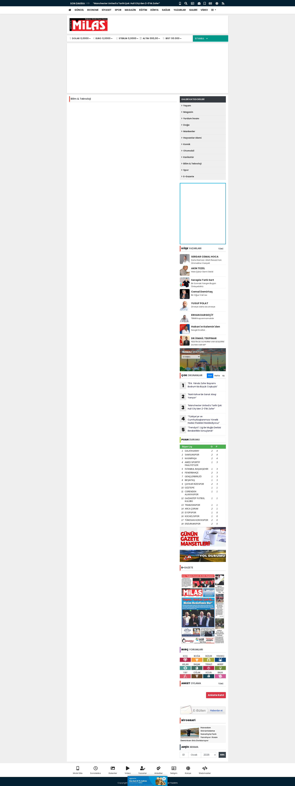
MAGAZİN (130, 10)
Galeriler (112, 773)
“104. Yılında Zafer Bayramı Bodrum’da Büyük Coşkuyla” (200, 385)
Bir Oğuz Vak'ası (199, 295)
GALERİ (193, 10)
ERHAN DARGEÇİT (202, 315)
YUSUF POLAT (199, 303)
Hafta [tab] (217, 375)
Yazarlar (142, 773)
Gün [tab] (210, 375)
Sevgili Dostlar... (198, 330)
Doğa (185, 124)
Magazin (187, 112)
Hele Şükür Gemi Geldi (202, 271)
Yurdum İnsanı (190, 118)
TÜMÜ (220, 248)
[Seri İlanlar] (204, 3)
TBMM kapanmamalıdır (202, 318)
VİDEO (204, 10)
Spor (185, 170)
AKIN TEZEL (198, 268)
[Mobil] (180, 3)
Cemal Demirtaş (202, 291)
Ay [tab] (223, 375)
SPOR (118, 10)
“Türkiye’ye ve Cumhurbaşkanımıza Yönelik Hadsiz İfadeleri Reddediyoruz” (200, 419)
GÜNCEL (79, 10)
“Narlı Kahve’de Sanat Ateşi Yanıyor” (199, 396)
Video (128, 773)
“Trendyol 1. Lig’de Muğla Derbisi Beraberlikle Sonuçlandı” (201, 429)
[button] (214, 10)
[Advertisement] (170, 24)
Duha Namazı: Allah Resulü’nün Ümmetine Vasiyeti (206, 262)
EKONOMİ (92, 10)
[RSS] (223, 3)
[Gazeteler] (210, 3)
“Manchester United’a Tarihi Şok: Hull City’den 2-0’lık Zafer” (126, 3)
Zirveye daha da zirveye (203, 306)
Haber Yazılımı (170, 782)
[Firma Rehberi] (199, 3)
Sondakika (95, 773)
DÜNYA (154, 10)
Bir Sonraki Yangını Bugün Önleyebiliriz (203, 285)
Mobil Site (78, 773)
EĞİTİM (143, 10)
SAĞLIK (166, 10)
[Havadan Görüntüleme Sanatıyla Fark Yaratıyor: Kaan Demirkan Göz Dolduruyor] (190, 732)
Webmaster (205, 773)
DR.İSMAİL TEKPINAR (204, 338)
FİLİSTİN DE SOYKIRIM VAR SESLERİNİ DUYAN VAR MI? (207, 343)
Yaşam (186, 105)
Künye (188, 773)
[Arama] (186, 3)
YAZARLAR (180, 10)
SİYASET (106, 10)
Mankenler (188, 131)
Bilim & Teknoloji (192, 163)
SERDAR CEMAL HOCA (204, 256)
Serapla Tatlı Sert (202, 280)
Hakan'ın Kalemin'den (205, 326)
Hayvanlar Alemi (192, 137)
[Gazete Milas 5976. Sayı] (203, 608)
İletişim (173, 773)
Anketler (158, 773)
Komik (186, 144)
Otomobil (188, 150)
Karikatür (188, 157)
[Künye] (217, 3)
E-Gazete (188, 176)
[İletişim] (192, 3)
